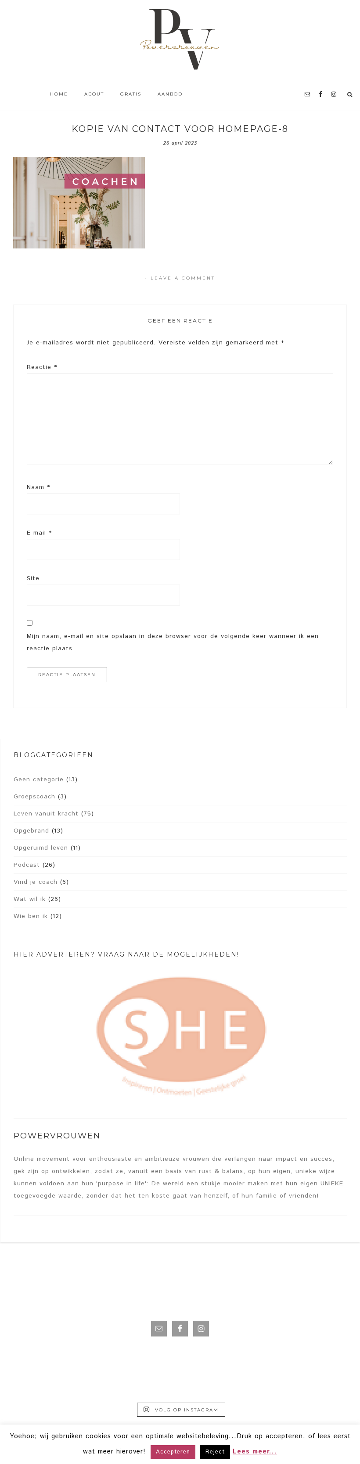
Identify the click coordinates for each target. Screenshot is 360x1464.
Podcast (27, 865)
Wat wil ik (30, 899)
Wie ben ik (31, 916)
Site (33, 578)
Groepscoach (34, 796)
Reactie (42, 367)
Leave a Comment (183, 278)
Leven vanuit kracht (46, 813)
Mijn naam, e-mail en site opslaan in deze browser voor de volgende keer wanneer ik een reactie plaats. (173, 642)
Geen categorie (39, 779)
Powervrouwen (180, 41)
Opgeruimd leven (41, 848)
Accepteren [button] (173, 1452)
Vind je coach (36, 882)
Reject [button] (215, 1452)
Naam (38, 487)
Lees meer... (255, 1451)
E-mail (39, 532)
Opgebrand (31, 830)
